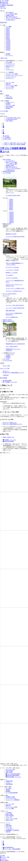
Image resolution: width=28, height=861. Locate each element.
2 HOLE (8, 29)
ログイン (6, 371)
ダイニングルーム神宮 (11, 85)
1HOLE (11, 199)
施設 (7, 223)
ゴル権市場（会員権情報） (7, 5)
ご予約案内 (8, 812)
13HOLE (11, 216)
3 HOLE (8, 30)
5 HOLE (8, 33)
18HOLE (11, 222)
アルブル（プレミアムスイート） (14, 75)
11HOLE (11, 213)
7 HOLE (8, 35)
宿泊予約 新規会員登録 (13, 775)
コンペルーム (9, 55)
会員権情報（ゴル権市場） (13, 830)
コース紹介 (8, 788)
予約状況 (8, 108)
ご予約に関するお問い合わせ (13, 117)
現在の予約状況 (10, 815)
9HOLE (11, 209)
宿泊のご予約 (9, 820)
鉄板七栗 (8, 84)
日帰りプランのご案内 (11, 162)
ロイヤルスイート (10, 63)
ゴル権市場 (7, 137)
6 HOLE (8, 34)
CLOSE (2, 363)
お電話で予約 (4, 3)
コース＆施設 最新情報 (12, 792)
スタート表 (3, 8)
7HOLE (11, 207)
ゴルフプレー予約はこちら (10, 422)
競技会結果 (8, 825)
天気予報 (2, 6)
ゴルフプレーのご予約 (11, 818)
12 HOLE (8, 42)
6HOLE (11, 205)
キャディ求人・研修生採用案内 (12, 849)
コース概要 (8, 26)
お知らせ (7, 159)
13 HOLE (8, 43)
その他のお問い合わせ (11, 119)
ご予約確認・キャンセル (10, 382)
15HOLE (11, 218)
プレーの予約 (5, 0)
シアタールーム (10, 69)
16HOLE (11, 219)
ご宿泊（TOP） (4, 58)
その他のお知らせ (10, 19)
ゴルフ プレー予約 (4, 368)
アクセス (2, 113)
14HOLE (11, 217)
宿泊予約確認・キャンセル (14, 777)
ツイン (7, 68)
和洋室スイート (10, 66)
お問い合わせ (7, 139)
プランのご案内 (4, 111)
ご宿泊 (6, 239)
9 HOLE (8, 38)
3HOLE (11, 201)
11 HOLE (8, 40)
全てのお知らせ (10, 12)
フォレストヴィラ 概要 (12, 73)
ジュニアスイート (10, 65)
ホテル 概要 (9, 62)
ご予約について (10, 102)
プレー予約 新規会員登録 (13, 774)
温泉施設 (8, 791)
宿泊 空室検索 (9, 106)
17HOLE (11, 221)
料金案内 (8, 103)
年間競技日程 (9, 98)
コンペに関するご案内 (11, 13)
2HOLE (11, 200)
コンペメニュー (10, 88)
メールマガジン (10, 828)
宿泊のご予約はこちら (8, 437)
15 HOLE (8, 46)
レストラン (9, 293)
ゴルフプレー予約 (10, 105)
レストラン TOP (10, 82)
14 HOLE (8, 44)
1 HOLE (8, 28)
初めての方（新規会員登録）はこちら (14, 372)
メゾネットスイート (11, 76)
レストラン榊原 (10, 87)
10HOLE (11, 212)
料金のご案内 (9, 814)
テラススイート (10, 78)
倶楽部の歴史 (3, 22)
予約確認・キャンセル (10, 439)
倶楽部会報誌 (9, 784)
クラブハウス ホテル (11, 798)
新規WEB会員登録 (9, 441)
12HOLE (11, 214)
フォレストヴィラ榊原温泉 (13, 799)
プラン (6, 359)
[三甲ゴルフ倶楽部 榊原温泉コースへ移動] (0, 388)
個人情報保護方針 (8, 847)
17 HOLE (8, 48)
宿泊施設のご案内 (10, 796)
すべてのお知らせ (10, 161)
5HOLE (11, 204)
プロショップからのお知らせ (13, 18)
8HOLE (11, 208)
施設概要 (8, 53)
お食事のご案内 (10, 15)
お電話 (3, 855)
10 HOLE (8, 39)
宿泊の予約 (4, 2)
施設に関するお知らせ (11, 16)
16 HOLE (8, 47)
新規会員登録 (7, 380)
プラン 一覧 (9, 817)
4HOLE (11, 203)
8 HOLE (8, 37)
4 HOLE (8, 31)
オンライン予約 (5, 857)
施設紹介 (8, 789)
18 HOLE (8, 49)
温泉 (1, 91)
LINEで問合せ (9, 120)
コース (7, 173)
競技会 (7, 95)
